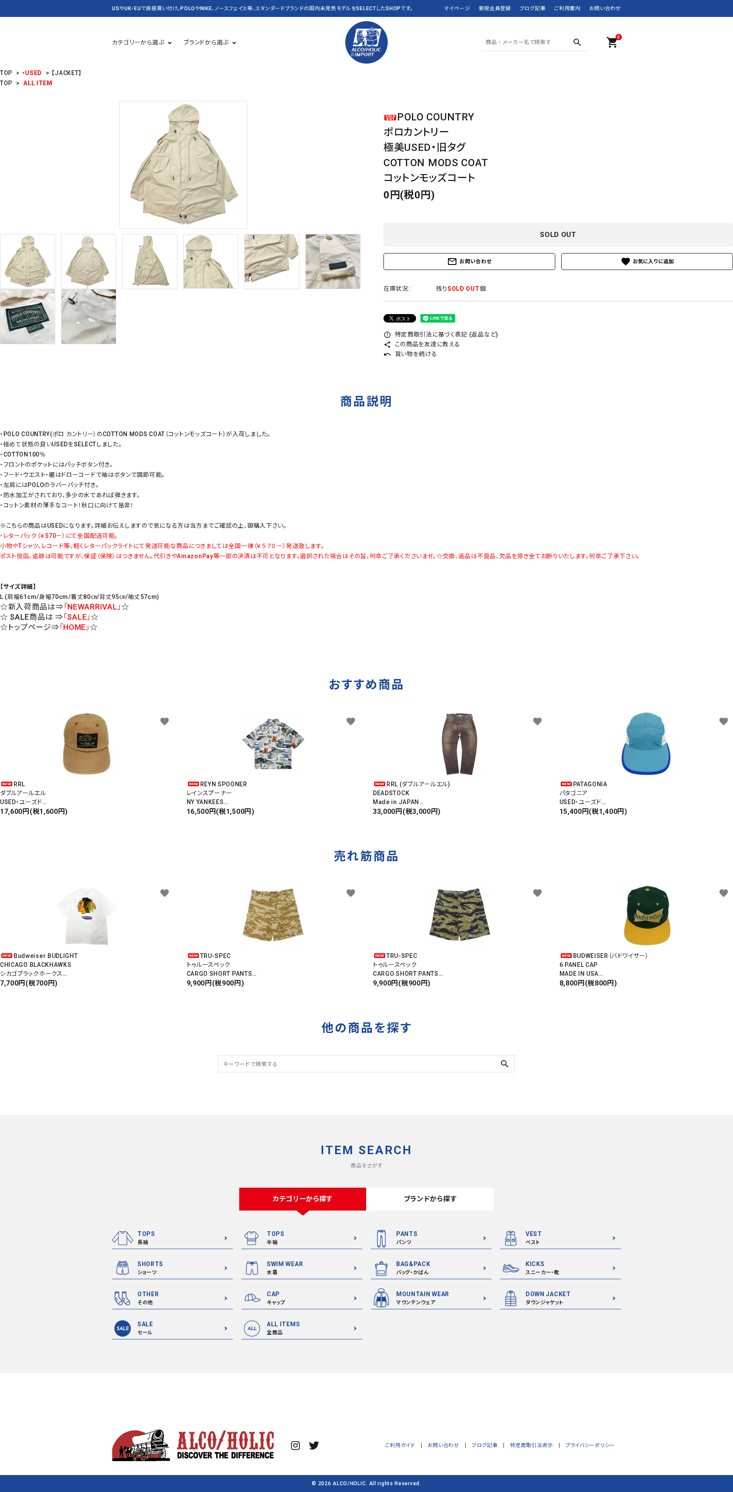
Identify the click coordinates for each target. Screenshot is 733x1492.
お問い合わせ (605, 8)
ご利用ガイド (400, 1445)
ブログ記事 (533, 8)
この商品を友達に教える (421, 344)
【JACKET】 (66, 73)
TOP (6, 73)
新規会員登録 (495, 8)
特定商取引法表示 (531, 1445)
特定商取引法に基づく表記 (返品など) (440, 334)
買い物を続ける (410, 354)
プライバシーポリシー (590, 1445)
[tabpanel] (183, 165)
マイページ (457, 8)
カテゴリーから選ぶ (138, 42)
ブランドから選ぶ (206, 42)
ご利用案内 (567, 8)
